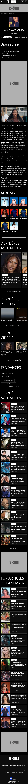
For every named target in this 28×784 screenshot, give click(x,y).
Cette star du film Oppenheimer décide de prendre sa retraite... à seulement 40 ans (17, 653)
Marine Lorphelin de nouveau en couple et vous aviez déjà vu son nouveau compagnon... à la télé (18, 686)
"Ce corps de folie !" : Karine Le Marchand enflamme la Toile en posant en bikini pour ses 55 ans (18, 627)
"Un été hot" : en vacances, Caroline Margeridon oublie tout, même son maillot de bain (18, 615)
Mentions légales (5, 765)
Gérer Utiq (13, 772)
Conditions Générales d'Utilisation (9, 763)
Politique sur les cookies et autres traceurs (17, 765)
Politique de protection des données (13, 767)
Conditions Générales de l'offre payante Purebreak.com (13, 770)
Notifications (7, 772)
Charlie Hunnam (7, 380)
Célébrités (6, 13)
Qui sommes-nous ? (20, 763)
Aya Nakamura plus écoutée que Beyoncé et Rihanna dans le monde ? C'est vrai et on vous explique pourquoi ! (11, 280)
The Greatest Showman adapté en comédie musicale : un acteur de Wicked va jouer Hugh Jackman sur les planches (18, 421)
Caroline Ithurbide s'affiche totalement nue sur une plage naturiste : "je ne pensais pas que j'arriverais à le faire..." (19, 594)
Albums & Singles (20, 37)
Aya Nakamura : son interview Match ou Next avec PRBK (7, 353)
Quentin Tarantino (8, 377)
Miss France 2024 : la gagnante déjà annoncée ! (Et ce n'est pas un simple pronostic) (18, 674)
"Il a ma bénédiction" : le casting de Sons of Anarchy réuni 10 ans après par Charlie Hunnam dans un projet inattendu (18, 517)
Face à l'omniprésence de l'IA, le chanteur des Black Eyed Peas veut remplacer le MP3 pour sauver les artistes (18, 433)
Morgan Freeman (8, 373)
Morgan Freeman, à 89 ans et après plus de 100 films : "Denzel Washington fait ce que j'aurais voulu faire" (18, 505)
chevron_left (1, 37)
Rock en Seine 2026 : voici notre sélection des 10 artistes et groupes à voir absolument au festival (18, 408)
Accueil (2, 13)
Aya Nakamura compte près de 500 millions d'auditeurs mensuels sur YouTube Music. (7, 319)
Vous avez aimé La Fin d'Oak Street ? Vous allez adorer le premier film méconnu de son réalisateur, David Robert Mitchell (18, 529)
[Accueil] (11, 1)
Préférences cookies (19, 772)
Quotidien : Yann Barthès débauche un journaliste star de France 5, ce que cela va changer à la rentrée (18, 724)
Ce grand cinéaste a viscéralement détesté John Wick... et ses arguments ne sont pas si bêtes (18, 665)
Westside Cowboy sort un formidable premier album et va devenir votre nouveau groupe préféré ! (18, 457)
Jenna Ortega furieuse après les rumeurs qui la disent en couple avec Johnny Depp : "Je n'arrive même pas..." (18, 697)
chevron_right (26, 37)
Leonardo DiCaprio (8, 384)
